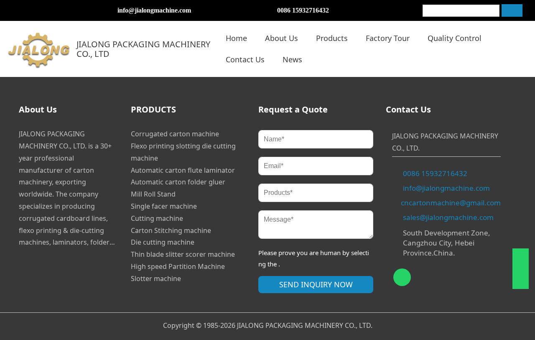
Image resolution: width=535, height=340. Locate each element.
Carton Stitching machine (171, 230)
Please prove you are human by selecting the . (313, 258)
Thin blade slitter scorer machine (183, 254)
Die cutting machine (162, 242)
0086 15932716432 (303, 10)
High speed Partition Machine (178, 266)
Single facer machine (164, 206)
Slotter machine (156, 278)
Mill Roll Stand (153, 194)
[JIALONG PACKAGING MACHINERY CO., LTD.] (39, 49)
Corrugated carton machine (175, 133)
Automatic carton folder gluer (178, 182)
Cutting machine (157, 218)
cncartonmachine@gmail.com (451, 202)
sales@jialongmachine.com (448, 217)
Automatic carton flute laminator (183, 170)
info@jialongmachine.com (154, 10)
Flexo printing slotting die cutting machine (183, 152)
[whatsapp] (14, 10)
